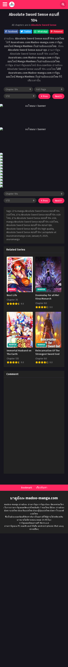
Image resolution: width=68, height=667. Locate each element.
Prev (45, 96)
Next (57, 96)
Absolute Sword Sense (43, 25)
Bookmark (26, 487)
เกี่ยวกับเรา (41, 487)
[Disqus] (34, 425)
